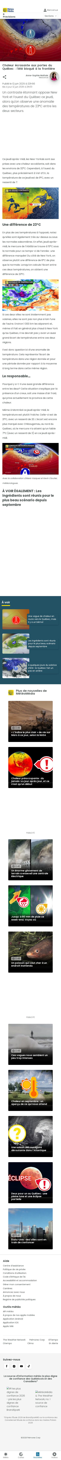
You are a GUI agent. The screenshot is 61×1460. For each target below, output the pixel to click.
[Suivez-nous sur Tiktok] (29, 1366)
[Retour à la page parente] (9, 14)
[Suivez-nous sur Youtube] (21, 1366)
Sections (49, 15)
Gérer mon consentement (16, 1284)
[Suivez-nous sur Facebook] (6, 1366)
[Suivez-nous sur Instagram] (14, 1366)
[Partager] (4, 77)
